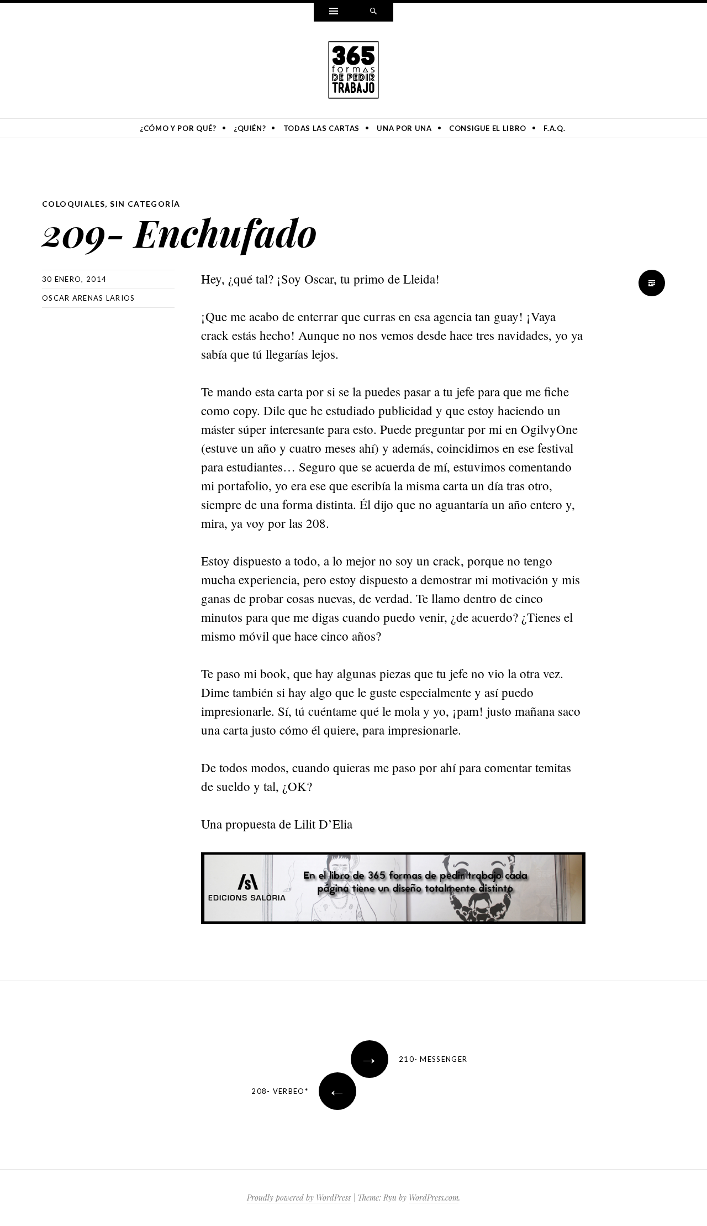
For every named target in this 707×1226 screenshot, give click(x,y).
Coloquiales (73, 203)
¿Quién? (250, 128)
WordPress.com (433, 1197)
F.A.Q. (554, 128)
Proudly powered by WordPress (299, 1197)
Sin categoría (145, 203)
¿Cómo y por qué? (178, 128)
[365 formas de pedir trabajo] (353, 68)
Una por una (404, 128)
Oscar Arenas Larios (88, 298)
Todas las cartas (321, 128)
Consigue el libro (487, 128)
